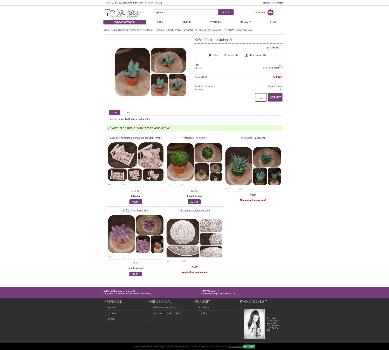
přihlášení (279, 3)
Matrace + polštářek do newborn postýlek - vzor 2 (135, 138)
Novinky (186, 22)
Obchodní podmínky (164, 307)
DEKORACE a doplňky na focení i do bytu (124, 30)
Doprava (112, 313)
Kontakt (245, 22)
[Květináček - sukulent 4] (150, 96)
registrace (268, 3)
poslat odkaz (233, 55)
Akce (160, 22)
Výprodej (216, 22)
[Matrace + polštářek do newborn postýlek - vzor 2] (135, 181)
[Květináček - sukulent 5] (253, 185)
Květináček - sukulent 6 (135, 210)
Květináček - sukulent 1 (194, 138)
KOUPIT (275, 97)
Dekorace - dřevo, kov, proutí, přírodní (164, 30)
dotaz (215, 55)
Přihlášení (204, 313)
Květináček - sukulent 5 (253, 138)
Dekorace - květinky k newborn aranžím (203, 30)
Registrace (205, 307)
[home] (125, 18)
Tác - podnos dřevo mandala (194, 210)
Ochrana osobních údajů (167, 313)
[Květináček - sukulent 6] (135, 253)
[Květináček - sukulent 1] (194, 181)
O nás (273, 22)
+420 (107, 3)
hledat (226, 12)
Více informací (236, 346)
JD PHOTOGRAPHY (272, 68)
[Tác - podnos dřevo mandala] (194, 257)
